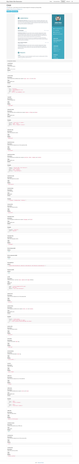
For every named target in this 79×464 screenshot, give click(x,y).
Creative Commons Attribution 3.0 (16, 9)
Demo (9, 11)
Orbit (7, 7)
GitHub (67, 1)
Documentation (57, 1)
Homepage (15, 11)
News (51, 1)
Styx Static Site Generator (14, 1)
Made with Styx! (41, 462)
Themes (63, 1)
